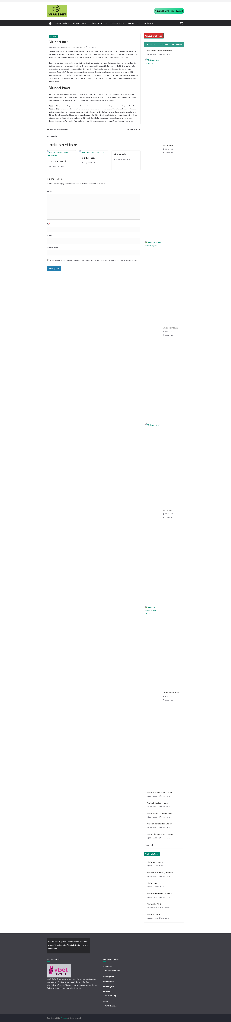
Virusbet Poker (120, 154)
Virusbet (70, 945)
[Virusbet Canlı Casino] (61, 152)
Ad (48, 224)
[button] (68, 23)
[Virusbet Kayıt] (153, 513)
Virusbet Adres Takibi (154, 904)
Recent (165, 44)
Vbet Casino (53, 36)
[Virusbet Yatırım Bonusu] (153, 331)
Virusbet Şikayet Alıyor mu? (155, 862)
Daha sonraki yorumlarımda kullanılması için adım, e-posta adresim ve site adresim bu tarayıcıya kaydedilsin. (94, 260)
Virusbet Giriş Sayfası (153, 914)
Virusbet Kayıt (167, 510)
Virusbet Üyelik (117, 23)
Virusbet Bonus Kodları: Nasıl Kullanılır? (159, 824)
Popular (152, 44)
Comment (179, 44)
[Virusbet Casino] (91, 152)
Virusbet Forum (152, 883)
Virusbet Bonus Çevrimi (59, 129)
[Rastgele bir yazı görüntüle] (181, 23)
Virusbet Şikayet (80, 23)
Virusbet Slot (132, 129)
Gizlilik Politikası (110, 1006)
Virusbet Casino (88, 158)
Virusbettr (133, 23)
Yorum (50, 191)
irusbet (153, 36)
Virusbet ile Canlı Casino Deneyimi (157, 803)
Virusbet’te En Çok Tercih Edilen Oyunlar (159, 813)
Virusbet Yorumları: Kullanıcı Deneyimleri (159, 894)
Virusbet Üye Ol (168, 145)
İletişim (147, 23)
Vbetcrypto (66, 47)
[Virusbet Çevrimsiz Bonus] (153, 696)
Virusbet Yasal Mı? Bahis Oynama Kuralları (160, 873)
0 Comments (92, 47)
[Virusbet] (50, 23)
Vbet (56, 941)
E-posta (51, 235)
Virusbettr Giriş (110, 996)
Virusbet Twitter (99, 23)
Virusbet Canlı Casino (58, 161)
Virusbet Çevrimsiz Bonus (171, 693)
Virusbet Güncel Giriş (112, 970)
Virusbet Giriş (61, 23)
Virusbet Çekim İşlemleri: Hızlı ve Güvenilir (160, 834)
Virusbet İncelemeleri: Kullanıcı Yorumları (159, 51)
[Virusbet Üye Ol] (153, 149)
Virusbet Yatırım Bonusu (170, 328)
